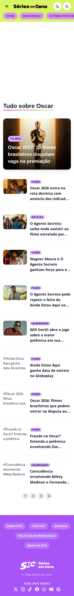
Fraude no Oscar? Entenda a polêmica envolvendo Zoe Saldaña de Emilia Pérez (47, 447)
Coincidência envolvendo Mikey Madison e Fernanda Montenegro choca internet (48, 482)
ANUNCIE (60, 526)
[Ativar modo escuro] (57, 6)
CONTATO (38, 526)
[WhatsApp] (44, 589)
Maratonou (32, 16)
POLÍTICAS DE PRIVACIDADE (37, 536)
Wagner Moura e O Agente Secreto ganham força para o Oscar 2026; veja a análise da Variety (48, 270)
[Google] (58, 589)
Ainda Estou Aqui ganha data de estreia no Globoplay (49, 370)
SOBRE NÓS (14, 526)
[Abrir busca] (67, 6)
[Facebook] (37, 589)
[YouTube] (51, 589)
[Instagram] (23, 589)
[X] (16, 589)
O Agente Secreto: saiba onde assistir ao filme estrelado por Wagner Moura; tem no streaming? (49, 234)
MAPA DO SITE (37, 545)
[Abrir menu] (6, 6)
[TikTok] (30, 589)
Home (10, 16)
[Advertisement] (37, 59)
